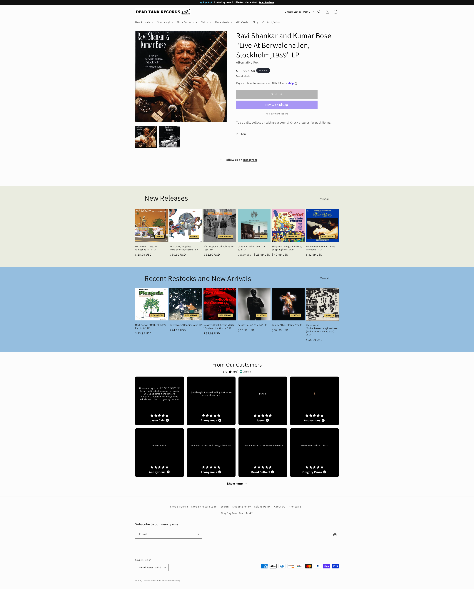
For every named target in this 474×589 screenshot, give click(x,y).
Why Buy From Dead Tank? (237, 513)
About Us (279, 506)
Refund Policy (262, 506)
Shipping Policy (241, 506)
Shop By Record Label (204, 506)
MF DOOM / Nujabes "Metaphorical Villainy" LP (183, 248)
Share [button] (243, 134)
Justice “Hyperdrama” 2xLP (286, 325)
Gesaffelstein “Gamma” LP (252, 325)
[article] (159, 401)
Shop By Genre (179, 506)
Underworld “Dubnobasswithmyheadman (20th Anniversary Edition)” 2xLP (322, 330)
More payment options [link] (277, 113)
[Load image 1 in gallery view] (146, 136)
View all (325, 198)
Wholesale (294, 506)
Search (225, 506)
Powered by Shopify (171, 580)
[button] (144, 22)
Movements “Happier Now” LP (185, 325)
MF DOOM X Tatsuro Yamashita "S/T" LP (146, 248)
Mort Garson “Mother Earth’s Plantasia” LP (150, 327)
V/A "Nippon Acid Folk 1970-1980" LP (218, 248)
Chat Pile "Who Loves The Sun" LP (251, 248)
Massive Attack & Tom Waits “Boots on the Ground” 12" (218, 327)
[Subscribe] (197, 534)
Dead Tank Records (152, 580)
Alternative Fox (247, 62)
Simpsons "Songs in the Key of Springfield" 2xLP (287, 248)
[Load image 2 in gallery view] (169, 136)
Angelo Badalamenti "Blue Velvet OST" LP (320, 248)
